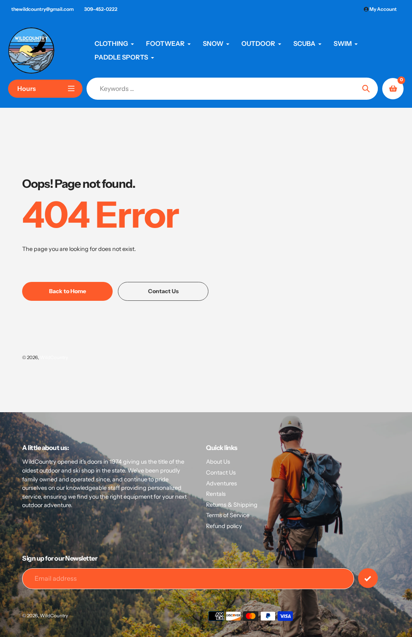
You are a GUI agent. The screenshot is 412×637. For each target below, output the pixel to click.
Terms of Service (227, 515)
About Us (218, 461)
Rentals (216, 493)
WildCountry (54, 357)
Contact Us (221, 472)
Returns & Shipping (232, 504)
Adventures (221, 483)
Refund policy (224, 526)
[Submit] (368, 578)
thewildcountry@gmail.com (42, 9)
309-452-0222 (100, 9)
